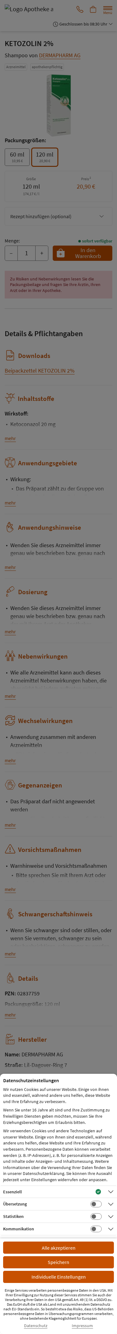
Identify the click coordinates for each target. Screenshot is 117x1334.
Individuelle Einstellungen (59, 1277)
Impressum (82, 1325)
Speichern (58, 1262)
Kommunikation (18, 1229)
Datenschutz (35, 1325)
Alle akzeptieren (59, 1248)
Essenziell (12, 1192)
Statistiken (13, 1216)
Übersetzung (15, 1204)
